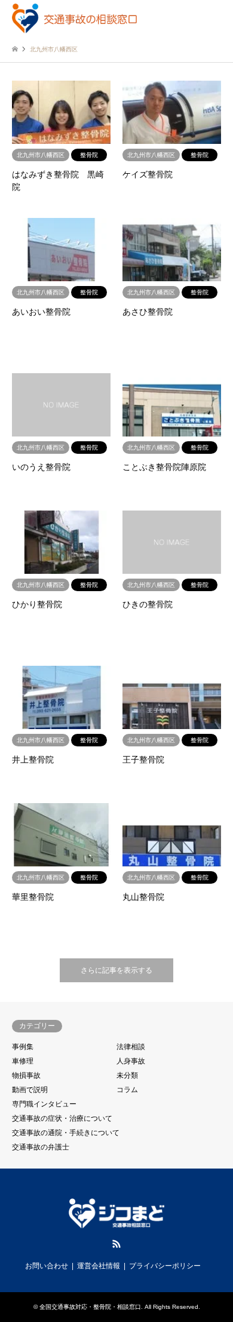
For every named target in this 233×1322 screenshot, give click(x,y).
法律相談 (130, 1047)
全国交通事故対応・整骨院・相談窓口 (90, 1306)
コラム (127, 1090)
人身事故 (130, 1061)
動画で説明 (30, 1090)
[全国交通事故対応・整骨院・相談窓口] (74, 18)
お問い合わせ (46, 1266)
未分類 (127, 1075)
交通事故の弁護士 (40, 1147)
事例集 (22, 1047)
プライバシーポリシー (165, 1266)
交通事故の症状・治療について (62, 1118)
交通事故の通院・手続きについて (65, 1133)
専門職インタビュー (44, 1104)
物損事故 (26, 1075)
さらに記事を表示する (116, 970)
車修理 (22, 1061)
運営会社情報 (98, 1266)
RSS (116, 1244)
